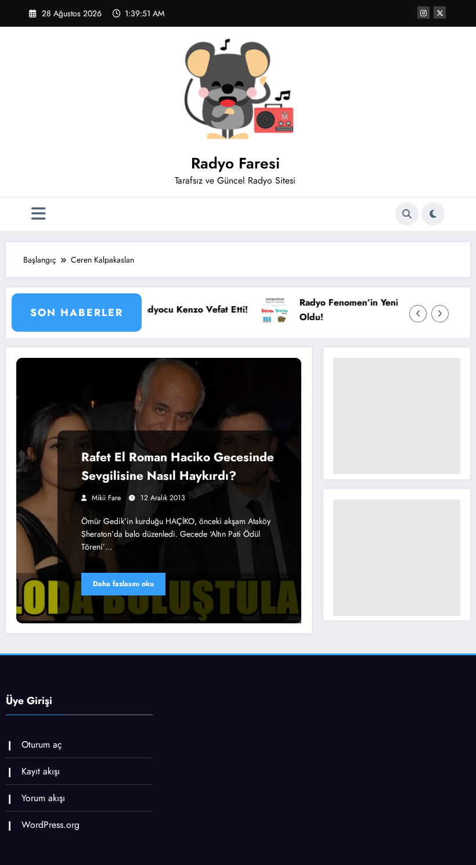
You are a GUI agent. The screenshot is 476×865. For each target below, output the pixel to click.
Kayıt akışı (40, 771)
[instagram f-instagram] (423, 12)
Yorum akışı (43, 798)
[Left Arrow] (418, 314)
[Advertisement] (396, 416)
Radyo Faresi (235, 163)
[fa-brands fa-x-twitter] (440, 12)
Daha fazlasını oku (123, 584)
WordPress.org (50, 824)
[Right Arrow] (440, 314)
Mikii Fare (106, 498)
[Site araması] (407, 213)
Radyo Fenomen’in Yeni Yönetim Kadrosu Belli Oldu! (372, 310)
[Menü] (38, 214)
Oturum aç (41, 744)
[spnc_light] (433, 213)
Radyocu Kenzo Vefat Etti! (169, 309)
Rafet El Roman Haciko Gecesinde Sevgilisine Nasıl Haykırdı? (177, 466)
